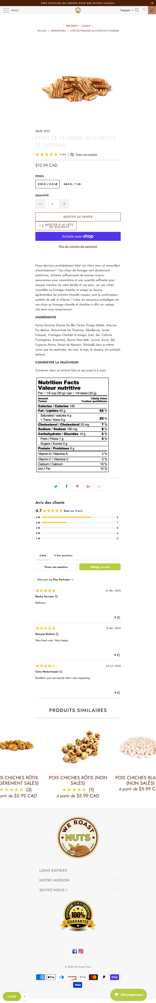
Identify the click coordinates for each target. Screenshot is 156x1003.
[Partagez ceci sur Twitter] (55, 486)
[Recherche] (138, 10)
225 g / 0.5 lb (47, 184)
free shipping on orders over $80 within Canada (78, 3)
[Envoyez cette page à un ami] (99, 486)
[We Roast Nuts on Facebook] (74, 952)
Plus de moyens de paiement (78, 246)
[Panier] (152, 10)
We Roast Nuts (82, 967)
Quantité (42, 195)
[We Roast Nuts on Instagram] (80, 952)
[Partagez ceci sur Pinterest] (77, 486)
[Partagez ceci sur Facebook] (66, 486)
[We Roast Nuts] (78, 10)
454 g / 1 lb (72, 184)
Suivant (86, 25)
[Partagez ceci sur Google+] (88, 486)
